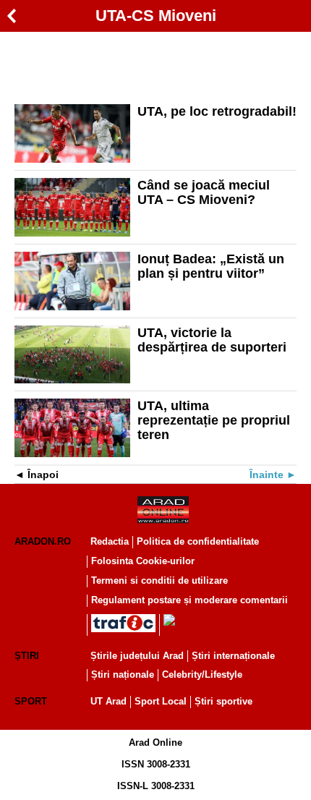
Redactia (109, 541)
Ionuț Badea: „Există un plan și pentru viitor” (210, 266)
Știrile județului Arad (137, 655)
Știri (26, 655)
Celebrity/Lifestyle (202, 674)
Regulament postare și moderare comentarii (189, 600)
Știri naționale (122, 674)
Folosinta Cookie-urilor (143, 561)
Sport (30, 701)
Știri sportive (223, 701)
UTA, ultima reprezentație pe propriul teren (213, 420)
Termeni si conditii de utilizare (159, 580)
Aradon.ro (42, 541)
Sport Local (161, 701)
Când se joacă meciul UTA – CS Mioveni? (203, 192)
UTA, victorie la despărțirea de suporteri (211, 339)
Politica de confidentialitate (198, 541)
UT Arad (108, 701)
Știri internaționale (233, 655)
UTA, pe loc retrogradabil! (217, 111)
